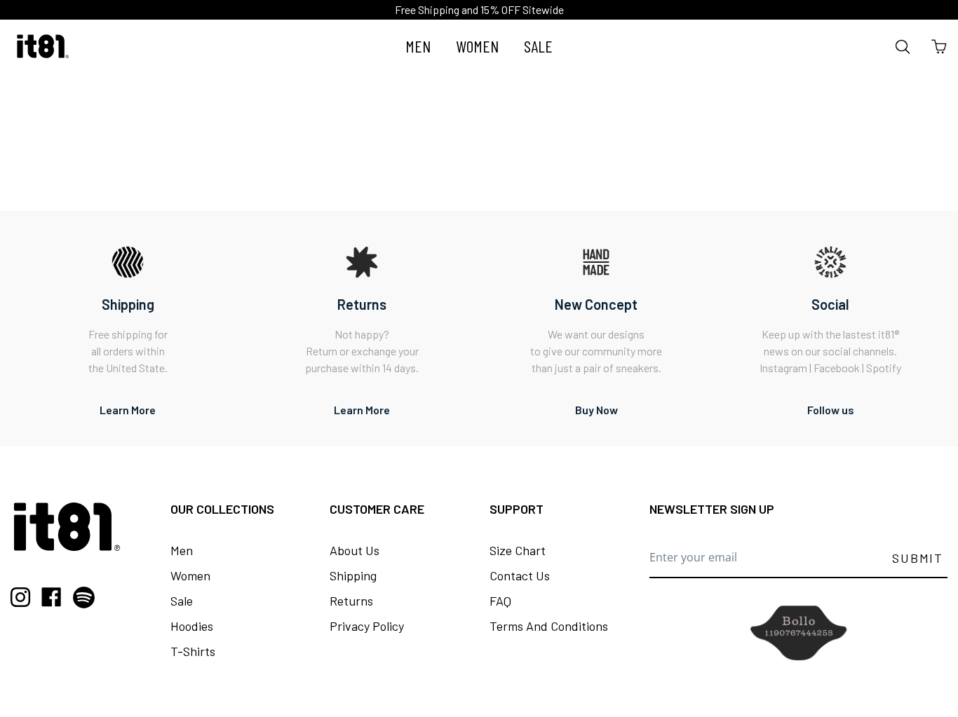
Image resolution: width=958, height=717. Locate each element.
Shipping (353, 575)
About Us (354, 550)
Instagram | (787, 367)
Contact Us (520, 575)
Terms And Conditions (549, 626)
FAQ (500, 600)
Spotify (883, 367)
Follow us (830, 409)
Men (181, 550)
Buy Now (596, 409)
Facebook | (840, 367)
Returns (351, 600)
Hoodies (191, 626)
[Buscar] (903, 47)
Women (190, 575)
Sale (181, 600)
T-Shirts (192, 651)
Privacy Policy (367, 626)
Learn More (128, 409)
